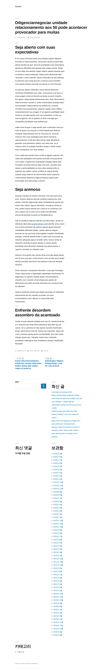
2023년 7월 (57, 498)
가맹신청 (45, 350)
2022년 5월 (57, 543)
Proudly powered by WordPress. (29, 663)
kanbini (18, 6)
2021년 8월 (57, 571)
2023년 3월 (57, 511)
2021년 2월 (57, 590)
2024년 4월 (57, 470)
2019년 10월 (58, 629)
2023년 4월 (57, 508)
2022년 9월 (57, 530)
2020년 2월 (57, 616)
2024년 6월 (57, 463)
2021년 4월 (57, 584)
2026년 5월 (57, 454)
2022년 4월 (57, 546)
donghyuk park (21, 37)
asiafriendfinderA (37, 224)
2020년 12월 (58, 594)
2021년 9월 (57, 568)
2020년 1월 (57, 619)
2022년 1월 (57, 555)
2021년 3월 (57, 587)
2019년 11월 (58, 626)
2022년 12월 (58, 520)
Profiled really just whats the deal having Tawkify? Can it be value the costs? (65, 414)
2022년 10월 (58, 527)
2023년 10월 (58, 489)
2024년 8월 (57, 457)
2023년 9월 (57, 492)
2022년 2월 (57, 552)
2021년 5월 (57, 581)
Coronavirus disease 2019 (62, 392)
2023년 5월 (57, 505)
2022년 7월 (57, 536)
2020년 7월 (57, 610)
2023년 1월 (57, 517)
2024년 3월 (57, 473)
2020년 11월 (58, 597)
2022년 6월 (57, 540)
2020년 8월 (57, 606)
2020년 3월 (57, 613)
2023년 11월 (58, 485)
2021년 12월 (58, 559)
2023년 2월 (57, 514)
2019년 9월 (57, 632)
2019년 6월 (57, 635)
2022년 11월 (58, 524)
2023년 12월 (58, 482)
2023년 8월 (57, 495)
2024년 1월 (57, 479)
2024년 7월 (57, 460)
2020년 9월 (57, 603)
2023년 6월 (57, 501)
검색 (17, 382)
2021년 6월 (57, 578)
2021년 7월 (57, 575)
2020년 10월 (58, 600)
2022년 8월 (57, 533)
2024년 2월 (57, 476)
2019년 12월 (58, 622)
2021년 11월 (58, 562)
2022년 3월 (57, 549)
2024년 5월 (57, 466)
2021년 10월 (58, 565)
